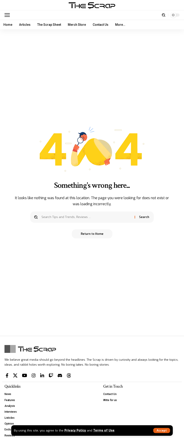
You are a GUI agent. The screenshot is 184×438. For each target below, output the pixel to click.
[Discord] (60, 375)
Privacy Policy (75, 430)
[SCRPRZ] (92, 5)
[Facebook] (7, 375)
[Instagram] (34, 375)
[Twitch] (51, 375)
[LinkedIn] (42, 375)
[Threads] (69, 375)
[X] (15, 375)
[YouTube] (24, 375)
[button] (161, 430)
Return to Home (92, 234)
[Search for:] (86, 217)
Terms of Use (103, 430)
